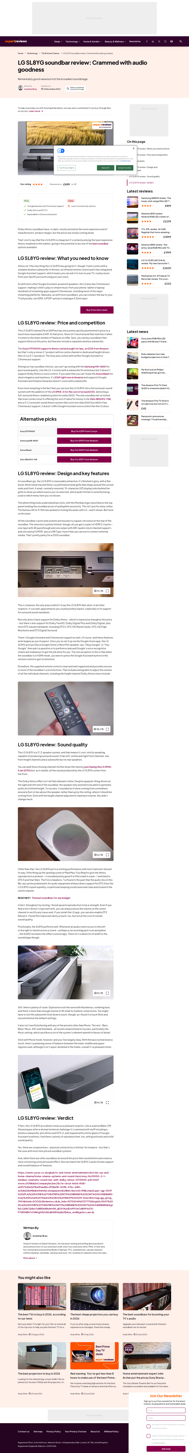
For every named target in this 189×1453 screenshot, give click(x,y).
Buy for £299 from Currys (84, 431)
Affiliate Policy (111, 1431)
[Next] (109, 570)
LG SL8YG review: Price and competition (148, 154)
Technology (72, 41)
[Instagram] (165, 41)
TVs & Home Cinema (50, 53)
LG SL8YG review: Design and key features (143, 169)
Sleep (57, 41)
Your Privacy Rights (66, 168)
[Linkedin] (153, 41)
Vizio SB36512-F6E (100, 398)
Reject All (105, 168)
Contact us (23, 1431)
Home (20, 53)
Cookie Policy (125, 161)
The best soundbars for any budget (51, 897)
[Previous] (22, 148)
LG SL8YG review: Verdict (141, 182)
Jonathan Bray (30, 89)
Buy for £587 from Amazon (84, 459)
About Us (95, 1431)
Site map (38, 1431)
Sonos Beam (103, 373)
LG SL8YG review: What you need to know (149, 148)
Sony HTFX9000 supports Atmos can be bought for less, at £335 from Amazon (65, 348)
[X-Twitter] (159, 41)
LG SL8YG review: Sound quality (144, 176)
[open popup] (107, 591)
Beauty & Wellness (114, 41)
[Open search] (181, 41)
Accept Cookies (124, 168)
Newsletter (135, 41)
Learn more (34, 111)
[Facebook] (147, 41)
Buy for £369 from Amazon (84, 450)
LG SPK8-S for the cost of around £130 (73, 391)
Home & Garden (91, 41)
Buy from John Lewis (97, 310)
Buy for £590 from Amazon (84, 440)
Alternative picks (137, 161)
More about (29, 1258)
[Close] (133, 148)
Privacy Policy (54, 1431)
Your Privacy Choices (75, 1431)
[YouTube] (171, 41)
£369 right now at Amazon (69, 377)
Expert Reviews (14, 41)
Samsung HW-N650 (95, 366)
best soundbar (100, 243)
